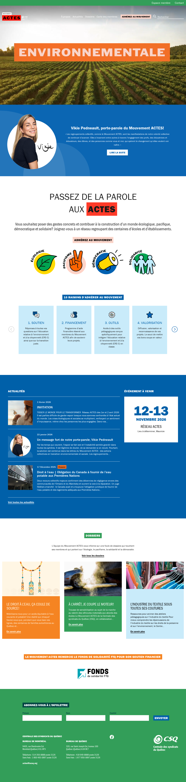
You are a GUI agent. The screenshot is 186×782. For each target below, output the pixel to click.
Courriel (113, 712)
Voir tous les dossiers (93, 555)
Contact (179, 3)
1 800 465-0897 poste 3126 (44, 757)
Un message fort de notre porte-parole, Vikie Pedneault (75, 440)
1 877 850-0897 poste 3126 (88, 757)
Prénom (26, 712)
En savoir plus (14, 631)
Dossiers (89, 16)
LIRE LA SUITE (117, 152)
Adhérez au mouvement (136, 16)
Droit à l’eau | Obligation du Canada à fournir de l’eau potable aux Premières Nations (74, 474)
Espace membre (161, 3)
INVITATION (45, 407)
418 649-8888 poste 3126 (87, 754)
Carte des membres (107, 16)
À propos (65, 16)
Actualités (78, 16)
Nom (68, 712)
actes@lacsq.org (30, 763)
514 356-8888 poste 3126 (43, 754)
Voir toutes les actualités (21, 502)
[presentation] (11, 329)
